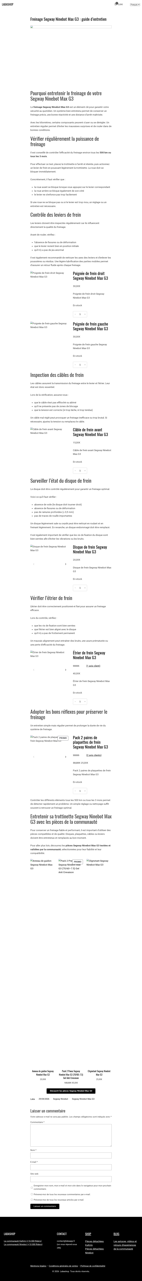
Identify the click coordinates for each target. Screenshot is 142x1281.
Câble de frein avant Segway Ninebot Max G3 (90, 432)
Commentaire (37, 1122)
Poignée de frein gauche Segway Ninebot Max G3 (90, 326)
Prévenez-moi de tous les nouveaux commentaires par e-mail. (62, 1194)
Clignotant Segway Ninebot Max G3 (99, 1072)
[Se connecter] (127, 5)
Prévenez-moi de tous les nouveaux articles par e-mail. (59, 1200)
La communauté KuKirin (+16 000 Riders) (23, 1241)
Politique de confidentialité (92, 1266)
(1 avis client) (93, 665)
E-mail (34, 1162)
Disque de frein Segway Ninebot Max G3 (90, 549)
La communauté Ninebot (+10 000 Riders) (23, 1244)
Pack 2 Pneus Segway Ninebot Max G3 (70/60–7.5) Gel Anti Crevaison (71, 1074)
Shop (88, 1234)
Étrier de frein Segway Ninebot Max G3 (89, 655)
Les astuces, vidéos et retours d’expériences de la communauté (125, 1245)
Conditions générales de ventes (63, 1266)
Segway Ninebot (60, 1099)
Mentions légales (38, 1266)
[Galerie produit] (49, 290)
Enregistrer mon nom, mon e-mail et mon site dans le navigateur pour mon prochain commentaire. (72, 1187)
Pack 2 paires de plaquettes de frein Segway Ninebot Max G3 (90, 742)
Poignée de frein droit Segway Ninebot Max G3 (90, 276)
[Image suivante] (65, 564)
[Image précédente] (34, 564)
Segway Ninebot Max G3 (83, 1099)
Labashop (7, 4)
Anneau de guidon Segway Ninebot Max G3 (43, 1072)
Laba (32, 1099)
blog (116, 1234)
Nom (33, 1150)
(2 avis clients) (94, 755)
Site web (34, 1174)
